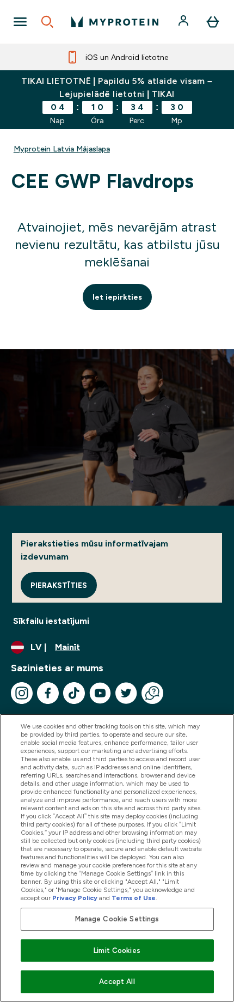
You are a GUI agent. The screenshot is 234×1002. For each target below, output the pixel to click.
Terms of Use (134, 898)
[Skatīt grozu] (213, 22)
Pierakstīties (58, 585)
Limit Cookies (117, 950)
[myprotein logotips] (114, 22)
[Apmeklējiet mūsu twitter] (126, 693)
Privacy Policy (74, 898)
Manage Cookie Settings (117, 919)
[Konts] (184, 21)
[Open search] (47, 21)
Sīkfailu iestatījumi (51, 621)
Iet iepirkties (117, 297)
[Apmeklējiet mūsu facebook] (48, 693)
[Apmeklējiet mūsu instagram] (22, 693)
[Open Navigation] (20, 22)
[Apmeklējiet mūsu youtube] (100, 693)
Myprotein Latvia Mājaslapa (62, 148)
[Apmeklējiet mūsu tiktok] (74, 693)
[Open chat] (152, 693)
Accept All (116, 981)
